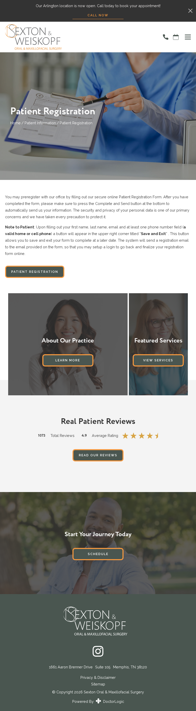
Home (15, 123)
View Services (158, 360)
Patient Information (40, 123)
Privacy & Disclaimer (98, 678)
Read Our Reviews (98, 455)
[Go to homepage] (77, 37)
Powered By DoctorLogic (98, 701)
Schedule (98, 554)
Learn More (67, 360)
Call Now (98, 15)
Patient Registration (34, 272)
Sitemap (98, 684)
